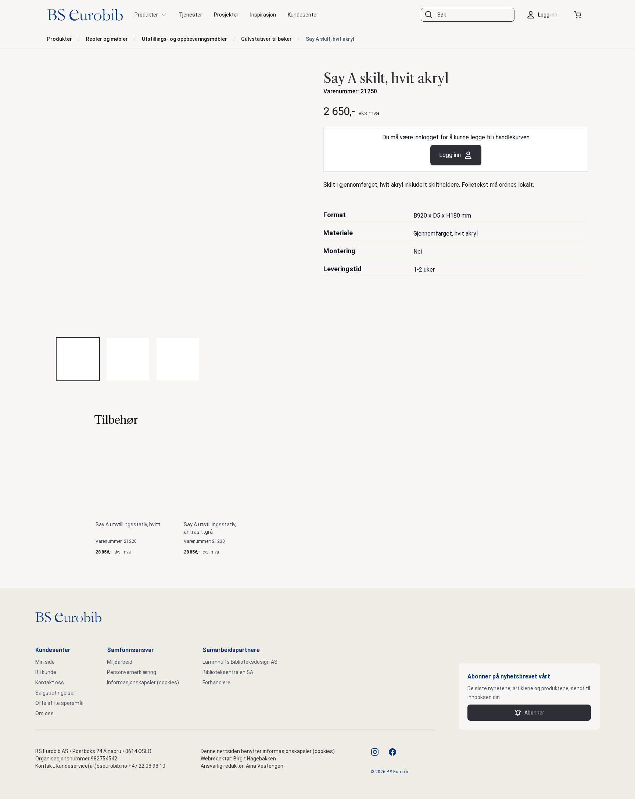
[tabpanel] (179, 199)
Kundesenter (303, 15)
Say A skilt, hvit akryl (330, 39)
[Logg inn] (544, 15)
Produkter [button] (146, 15)
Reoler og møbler (107, 39)
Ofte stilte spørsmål (59, 703)
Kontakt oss (49, 682)
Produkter (59, 39)
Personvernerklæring (131, 672)
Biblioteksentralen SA (227, 672)
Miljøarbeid (119, 662)
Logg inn (450, 154)
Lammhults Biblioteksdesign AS (239, 662)
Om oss (44, 713)
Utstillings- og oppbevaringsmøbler (184, 39)
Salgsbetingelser (55, 693)
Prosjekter (226, 15)
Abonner (534, 713)
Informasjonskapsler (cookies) (143, 682)
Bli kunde (45, 672)
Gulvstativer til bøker (266, 39)
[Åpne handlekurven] (579, 14)
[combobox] (467, 15)
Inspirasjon (263, 15)
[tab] (77, 359)
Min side (45, 662)
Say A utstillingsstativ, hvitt (128, 524)
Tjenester (190, 15)
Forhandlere (216, 682)
